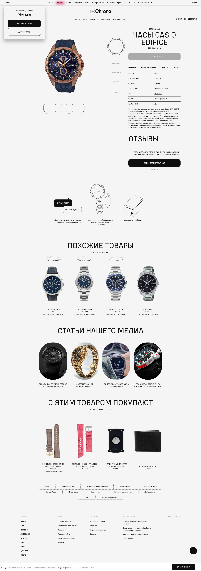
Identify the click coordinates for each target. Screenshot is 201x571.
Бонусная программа (66, 538)
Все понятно (183, 567)
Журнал (51, 3)
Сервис (132, 3)
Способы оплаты (64, 521)
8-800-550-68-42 (145, 3)
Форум (60, 3)
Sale (125, 19)
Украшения (94, 19)
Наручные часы (161, 88)
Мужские (158, 93)
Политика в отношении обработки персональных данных (136, 529)
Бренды (77, 19)
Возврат (61, 542)
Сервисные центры (98, 530)
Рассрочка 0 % (64, 534)
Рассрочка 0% (98, 3)
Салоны (93, 534)
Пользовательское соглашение (135, 534)
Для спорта (73, 492)
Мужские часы (68, 486)
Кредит (61, 530)
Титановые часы (150, 486)
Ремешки (116, 19)
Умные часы (125, 486)
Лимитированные (109, 497)
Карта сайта (127, 538)
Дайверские (149, 492)
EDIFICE (157, 78)
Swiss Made (51, 492)
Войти (194, 3)
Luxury (86, 497)
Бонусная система (81, 3)
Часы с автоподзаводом (97, 486)
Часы (85, 19)
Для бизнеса (25, 551)
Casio (156, 73)
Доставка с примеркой (117, 3)
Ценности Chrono (97, 521)
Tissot (46, 486)
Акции (68, 3)
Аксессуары (106, 19)
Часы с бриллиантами (123, 492)
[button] (8, 3)
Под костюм (96, 492)
